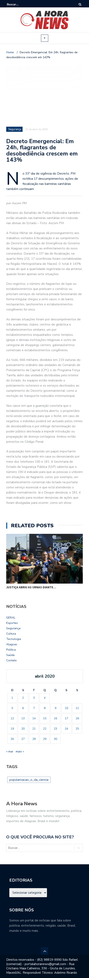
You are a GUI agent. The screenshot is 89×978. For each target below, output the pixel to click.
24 (66, 729)
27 (23, 739)
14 (34, 718)
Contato (11, 660)
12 (12, 718)
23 (55, 729)
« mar (9, 751)
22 (44, 729)
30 (55, 739)
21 (34, 729)
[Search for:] (19, 4)
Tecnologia (13, 639)
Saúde (10, 655)
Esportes (12, 623)
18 (77, 718)
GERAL (10, 618)
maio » (20, 751)
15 (44, 718)
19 (12, 729)
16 (55, 718)
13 (23, 718)
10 (66, 708)
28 (34, 739)
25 (77, 729)
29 (44, 739)
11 (77, 708)
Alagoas (11, 644)
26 (12, 739)
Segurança (13, 628)
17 (66, 718)
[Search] (80, 4)
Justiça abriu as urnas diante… (31, 587)
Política (11, 650)
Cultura (11, 634)
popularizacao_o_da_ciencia (28, 780)
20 (23, 729)
